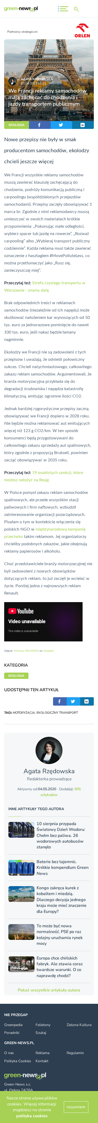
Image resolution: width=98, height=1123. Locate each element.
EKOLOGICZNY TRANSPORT (57, 713)
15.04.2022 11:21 (33, 83)
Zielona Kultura (79, 1024)
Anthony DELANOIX (26, 651)
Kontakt (42, 1061)
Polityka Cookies (17, 1061)
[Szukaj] (77, 9)
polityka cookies (32, 1116)
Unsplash (48, 651)
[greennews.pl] (21, 9)
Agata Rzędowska (37, 79)
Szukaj (41, 1032)
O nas (9, 1052)
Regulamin (75, 1052)
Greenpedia (13, 1024)
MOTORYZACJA (24, 713)
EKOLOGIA (17, 125)
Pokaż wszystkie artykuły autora (49, 990)
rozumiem (76, 1107)
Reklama (42, 1052)
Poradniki (11, 1032)
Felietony (43, 1024)
